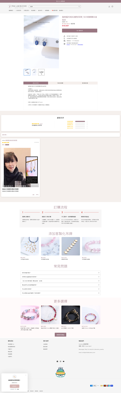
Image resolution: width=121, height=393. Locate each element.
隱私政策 (32, 391)
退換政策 (85, 83)
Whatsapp (80, 44)
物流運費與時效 (11, 346)
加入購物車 (80, 30)
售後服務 (10, 354)
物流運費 (60, 83)
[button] (11, 10)
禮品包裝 (10, 351)
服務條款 (36, 391)
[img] (5, 142)
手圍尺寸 (10, 349)
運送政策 (41, 391)
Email (68, 44)
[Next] (57, 41)
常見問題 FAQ (11, 344)
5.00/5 (41, 123)
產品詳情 (36, 83)
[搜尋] (79, 6)
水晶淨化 (10, 356)
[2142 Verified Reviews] (60, 377)
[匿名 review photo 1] (20, 167)
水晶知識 (45, 344)
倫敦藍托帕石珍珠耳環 (11, 140)
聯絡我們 (45, 349)
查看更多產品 (60, 335)
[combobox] (55, 6)
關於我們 (45, 346)
